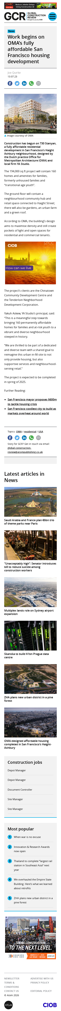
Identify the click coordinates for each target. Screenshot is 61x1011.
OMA (19, 431)
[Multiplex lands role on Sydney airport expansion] (30, 592)
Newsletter (11, 978)
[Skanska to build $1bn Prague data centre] (30, 635)
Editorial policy (41, 991)
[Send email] (38, 83)
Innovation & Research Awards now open (32, 849)
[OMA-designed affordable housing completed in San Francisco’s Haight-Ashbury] (30, 722)
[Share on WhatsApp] (31, 83)
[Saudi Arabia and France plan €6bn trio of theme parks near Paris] (30, 502)
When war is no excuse (27, 837)
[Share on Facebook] (10, 83)
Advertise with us (41, 978)
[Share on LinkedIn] (24, 83)
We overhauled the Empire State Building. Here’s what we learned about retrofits (33, 884)
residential (30, 431)
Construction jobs (25, 762)
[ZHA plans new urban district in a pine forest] (30, 679)
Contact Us (11, 991)
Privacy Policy (39, 982)
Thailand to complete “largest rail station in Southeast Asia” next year (33, 865)
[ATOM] (17, 1005)
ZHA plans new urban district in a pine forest (33, 900)
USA (40, 431)
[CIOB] (43, 1005)
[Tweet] (17, 83)
